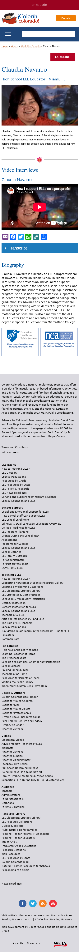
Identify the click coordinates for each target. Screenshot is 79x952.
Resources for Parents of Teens (21, 678)
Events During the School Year (20, 535)
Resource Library (13, 813)
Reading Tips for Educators (18, 837)
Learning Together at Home (18, 653)
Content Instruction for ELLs (19, 606)
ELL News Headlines (14, 492)
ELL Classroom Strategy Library (21, 590)
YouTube (53, 903)
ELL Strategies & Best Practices (21, 594)
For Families (10, 645)
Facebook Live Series (15, 763)
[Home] (21, 18)
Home (5, 46)
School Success (11, 665)
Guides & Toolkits (12, 825)
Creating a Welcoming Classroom (22, 586)
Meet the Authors (12, 729)
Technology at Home (14, 673)
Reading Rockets (12, 919)
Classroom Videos (13, 739)
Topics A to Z (9, 841)
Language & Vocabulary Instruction (23, 598)
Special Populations (14, 476)
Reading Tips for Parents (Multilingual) (25, 833)
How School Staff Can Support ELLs (23, 515)
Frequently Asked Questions (19, 845)
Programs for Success (15, 543)
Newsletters (33, 943)
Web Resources (11, 853)
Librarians (8, 802)
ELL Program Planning (15, 531)
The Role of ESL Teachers (17, 622)
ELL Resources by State (16, 484)
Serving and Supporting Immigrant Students (29, 496)
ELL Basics (9, 464)
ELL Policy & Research (15, 488)
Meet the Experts (30, 46)
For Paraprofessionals (15, 563)
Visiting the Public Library (17, 682)
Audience (8, 786)
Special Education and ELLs (18, 500)
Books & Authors (13, 692)
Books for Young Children (17, 700)
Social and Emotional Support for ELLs (25, 511)
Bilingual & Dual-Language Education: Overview (31, 523)
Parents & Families (13, 806)
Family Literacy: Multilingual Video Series (27, 776)
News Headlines (12, 883)
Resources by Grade (14, 480)
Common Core (10, 639)
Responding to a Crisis (15, 870)
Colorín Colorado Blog (15, 861)
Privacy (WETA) (11, 452)
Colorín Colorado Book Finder (20, 696)
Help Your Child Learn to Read (20, 649)
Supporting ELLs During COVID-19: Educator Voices (33, 780)
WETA (60, 943)
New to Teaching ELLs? (16, 468)
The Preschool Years (14, 657)
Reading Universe (61, 919)
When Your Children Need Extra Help (24, 686)
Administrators (11, 794)
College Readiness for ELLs (18, 527)
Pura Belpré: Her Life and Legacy (22, 720)
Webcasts (7, 747)
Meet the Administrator (16, 759)
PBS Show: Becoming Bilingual (20, 767)
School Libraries (11, 551)
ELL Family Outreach (14, 555)
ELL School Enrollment (15, 519)
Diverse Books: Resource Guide (21, 716)
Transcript (18, 248)
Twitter (33, 903)
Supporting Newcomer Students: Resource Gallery (32, 582)
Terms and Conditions (15, 447)
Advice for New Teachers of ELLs (22, 743)
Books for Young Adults (16, 708)
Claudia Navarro (17, 179)
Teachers (7, 790)
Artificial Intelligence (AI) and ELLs (23, 618)
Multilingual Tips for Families (19, 829)
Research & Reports (14, 849)
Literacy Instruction (14, 602)
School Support (12, 507)
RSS (43, 903)
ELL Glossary (9, 472)
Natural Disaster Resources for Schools (26, 865)
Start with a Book (61, 915)
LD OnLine (41, 919)
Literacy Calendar (12, 725)
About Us (18, 943)
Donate (65, 18)
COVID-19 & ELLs (12, 567)
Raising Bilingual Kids (15, 669)
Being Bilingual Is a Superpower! (22, 772)
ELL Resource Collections (17, 821)
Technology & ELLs (13, 614)
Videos (14, 46)
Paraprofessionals (13, 798)
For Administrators (13, 559)
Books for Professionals (16, 712)
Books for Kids (11, 704)
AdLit (28, 919)
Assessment (9, 539)
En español (40, 4)
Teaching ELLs (11, 574)
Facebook (22, 903)
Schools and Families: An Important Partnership (31, 661)
